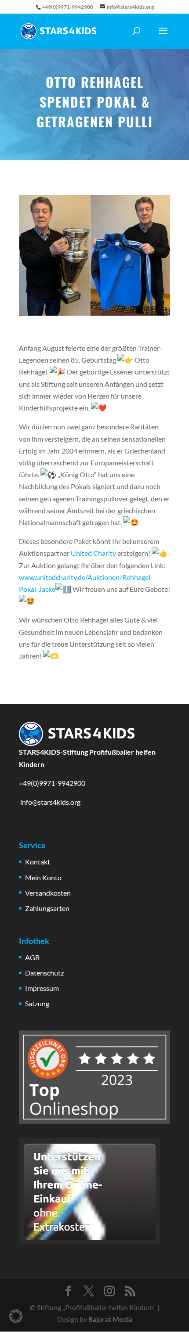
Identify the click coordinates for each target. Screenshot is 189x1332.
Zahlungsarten (47, 908)
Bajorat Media (110, 1319)
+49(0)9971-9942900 (52, 783)
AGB (32, 957)
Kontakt (37, 861)
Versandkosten (48, 893)
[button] (16, 1316)
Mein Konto (43, 877)
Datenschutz (44, 972)
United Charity (93, 553)
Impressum (42, 988)
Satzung (37, 1003)
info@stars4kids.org (49, 802)
